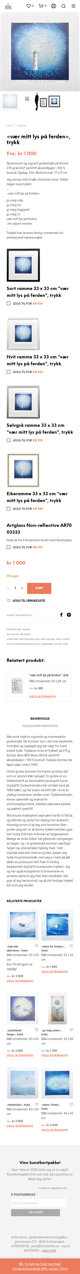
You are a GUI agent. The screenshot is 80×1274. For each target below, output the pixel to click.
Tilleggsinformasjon (40, 726)
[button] (23, 265)
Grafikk (21, 126)
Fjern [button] (64, 1268)
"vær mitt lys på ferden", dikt (49, 675)
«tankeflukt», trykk (18, 1104)
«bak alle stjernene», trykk (17, 948)
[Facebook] (63, 615)
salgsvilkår (49, 1250)
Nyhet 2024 (61, 644)
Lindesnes (47, 644)
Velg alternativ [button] (42, 697)
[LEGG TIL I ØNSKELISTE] (37, 946)
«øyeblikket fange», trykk (15, 1032)
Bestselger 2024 (30, 639)
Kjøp (39, 588)
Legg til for (27, 303)
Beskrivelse (40, 718)
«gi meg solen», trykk (51, 1032)
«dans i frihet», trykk (50, 1106)
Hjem (10, 126)
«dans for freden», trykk (53, 948)
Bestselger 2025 (51, 639)
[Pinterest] (70, 615)
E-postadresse (24, 1195)
